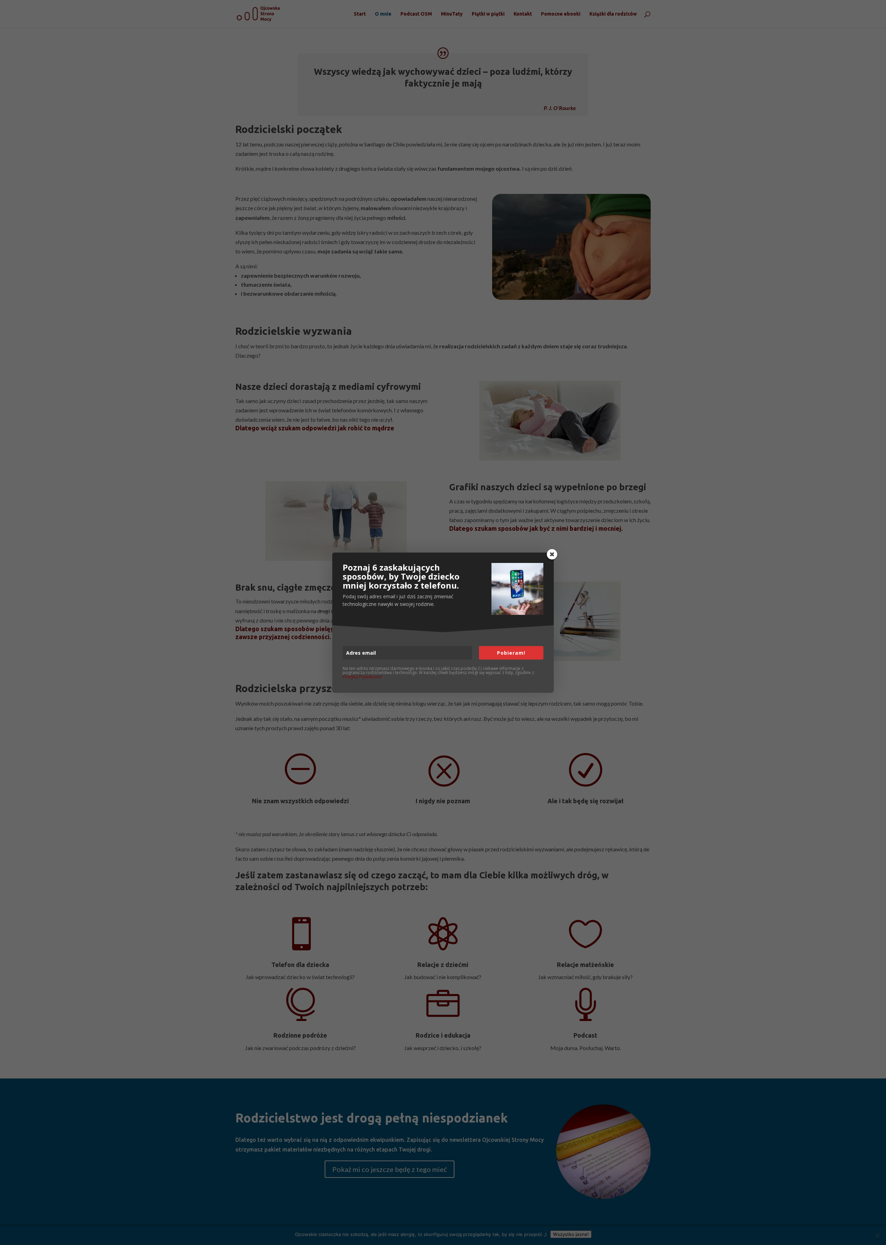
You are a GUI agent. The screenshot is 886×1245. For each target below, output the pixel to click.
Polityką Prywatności (362, 677)
